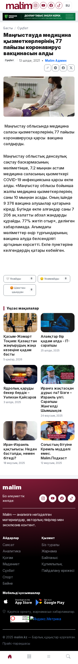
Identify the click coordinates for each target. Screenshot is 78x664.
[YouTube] (43, 5)
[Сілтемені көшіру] (47, 68)
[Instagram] (35, 5)
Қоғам (8, 557)
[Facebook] (51, 5)
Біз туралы (50, 545)
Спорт (8, 577)
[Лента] (48, 656)
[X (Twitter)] (71, 68)
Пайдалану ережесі (58, 570)
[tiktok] (71, 498)
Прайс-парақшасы (16, 643)
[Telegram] (55, 68)
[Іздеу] (68, 656)
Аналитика (12, 551)
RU (68, 5)
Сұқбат (22, 28)
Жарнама (49, 551)
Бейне (8, 583)
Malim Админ (56, 60)
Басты (8, 28)
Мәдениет (11, 564)
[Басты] (10, 656)
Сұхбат (9, 570)
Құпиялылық (52, 564)
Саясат (9, 545)
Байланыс (50, 557)
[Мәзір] (29, 656)
